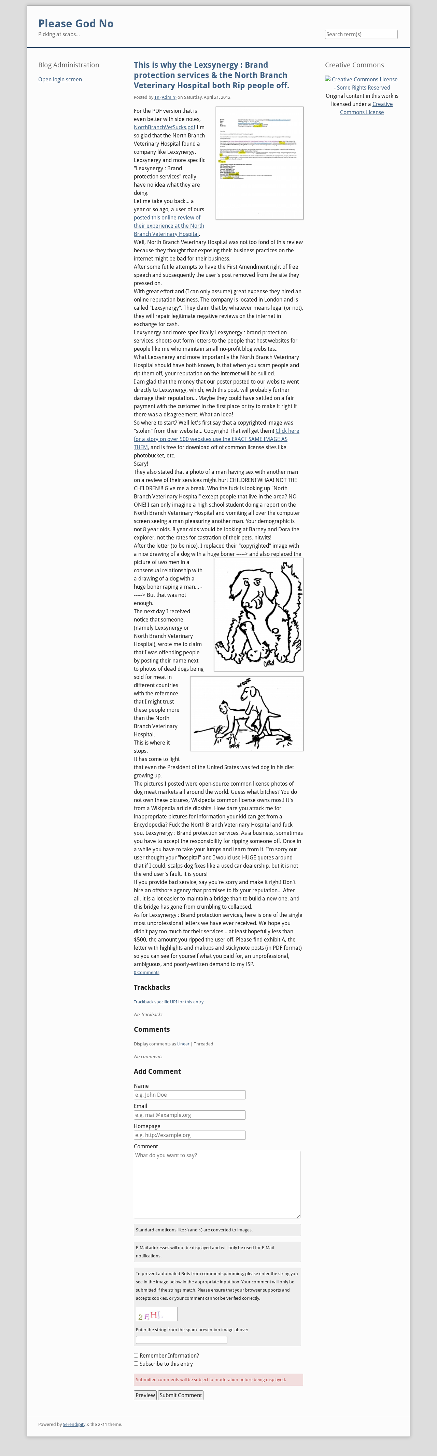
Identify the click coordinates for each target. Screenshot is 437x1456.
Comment (146, 1146)
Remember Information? (169, 1355)
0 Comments (146, 972)
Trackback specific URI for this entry (168, 1001)
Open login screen (60, 79)
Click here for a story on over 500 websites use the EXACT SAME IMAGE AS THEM (216, 439)
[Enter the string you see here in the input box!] (157, 1314)
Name (141, 1086)
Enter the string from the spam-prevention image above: (192, 1329)
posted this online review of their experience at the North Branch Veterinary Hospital (169, 225)
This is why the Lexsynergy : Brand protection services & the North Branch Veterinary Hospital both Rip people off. (212, 75)
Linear (183, 1043)
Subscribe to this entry (166, 1364)
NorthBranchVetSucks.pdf (164, 127)
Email (140, 1106)
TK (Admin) (165, 97)
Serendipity (74, 1424)
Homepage (147, 1126)
